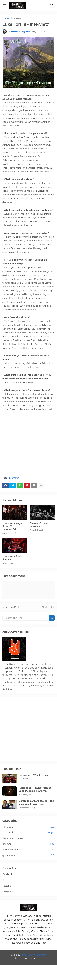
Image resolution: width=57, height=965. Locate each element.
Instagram (7, 891)
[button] (4, 5)
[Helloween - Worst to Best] (9, 778)
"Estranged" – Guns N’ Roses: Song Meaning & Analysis (35, 789)
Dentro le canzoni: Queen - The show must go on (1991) (36, 803)
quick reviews (28, 855)
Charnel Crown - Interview (39, 525)
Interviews (16, 18)
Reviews (28, 844)
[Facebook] (5, 485)
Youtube (6, 886)
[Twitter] (13, 485)
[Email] (34, 485)
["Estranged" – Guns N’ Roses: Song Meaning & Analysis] (9, 791)
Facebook (7, 874)
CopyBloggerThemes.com (28, 958)
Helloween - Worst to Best (34, 775)
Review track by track (28, 838)
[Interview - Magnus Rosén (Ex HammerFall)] (14, 512)
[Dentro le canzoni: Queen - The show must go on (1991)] (9, 804)
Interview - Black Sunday (12, 558)
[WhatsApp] (20, 485)
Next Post (47, 607)
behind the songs (28, 849)
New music (28, 832)
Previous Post (12, 607)
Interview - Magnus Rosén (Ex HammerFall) (13, 526)
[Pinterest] (27, 485)
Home (5, 18)
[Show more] (41, 485)
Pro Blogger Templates (34, 955)
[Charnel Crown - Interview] (42, 512)
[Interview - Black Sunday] (14, 545)
